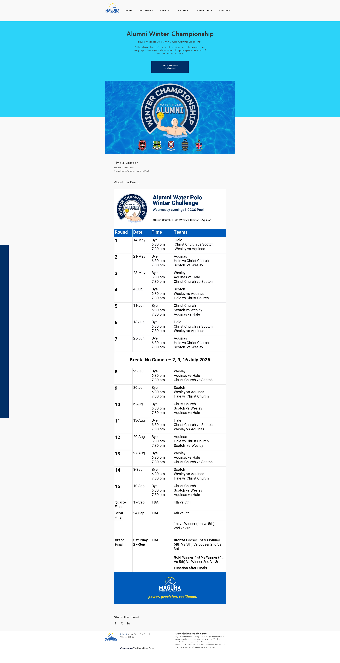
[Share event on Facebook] (115, 623)
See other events (170, 68)
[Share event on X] (122, 623)
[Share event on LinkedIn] (128, 623)
